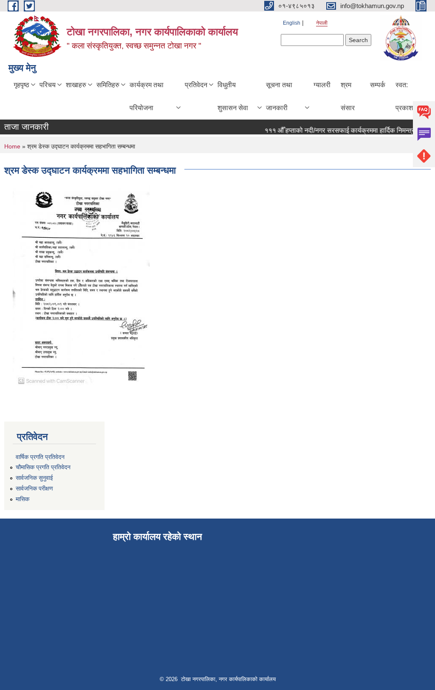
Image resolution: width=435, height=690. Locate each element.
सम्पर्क (377, 84)
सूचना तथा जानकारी (279, 96)
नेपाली (322, 23)
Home (12, 146)
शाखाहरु (76, 84)
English (291, 23)
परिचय (48, 84)
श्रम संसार (348, 96)
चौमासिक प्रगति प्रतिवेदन (43, 467)
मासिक (22, 499)
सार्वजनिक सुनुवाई (34, 477)
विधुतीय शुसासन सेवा (233, 96)
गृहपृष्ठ (21, 84)
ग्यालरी (322, 84)
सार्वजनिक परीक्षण (34, 488)
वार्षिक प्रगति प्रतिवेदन (40, 456)
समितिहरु (107, 84)
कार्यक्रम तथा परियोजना (147, 96)
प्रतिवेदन (196, 84)
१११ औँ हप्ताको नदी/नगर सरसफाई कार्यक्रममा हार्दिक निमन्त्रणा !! (340, 130)
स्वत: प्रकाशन (406, 96)
